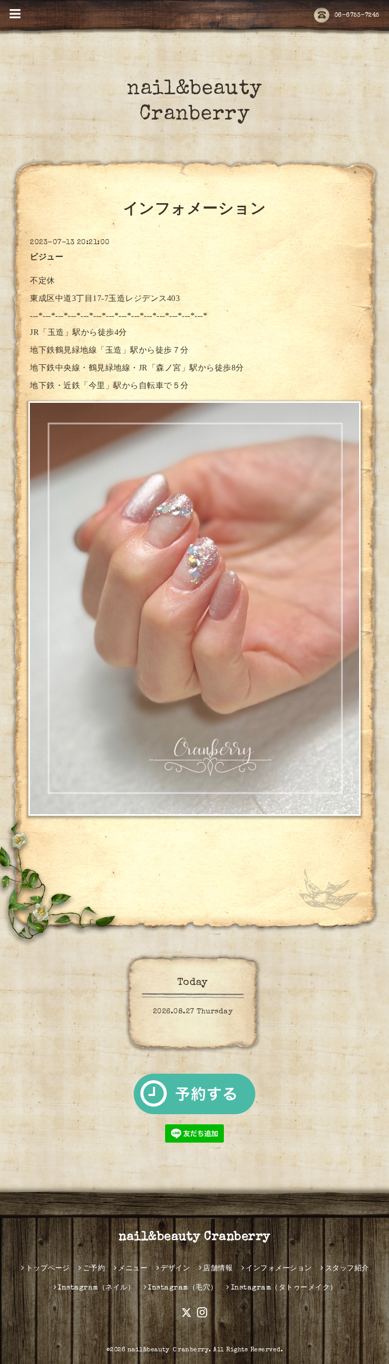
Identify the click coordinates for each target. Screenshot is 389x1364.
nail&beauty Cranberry (194, 1237)
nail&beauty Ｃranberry (168, 1350)
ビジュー (46, 258)
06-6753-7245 (356, 16)
